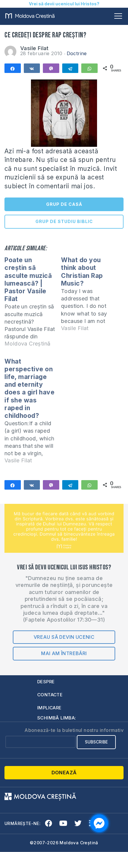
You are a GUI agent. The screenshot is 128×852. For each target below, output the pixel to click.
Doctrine (77, 53)
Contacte (50, 694)
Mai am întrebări (64, 653)
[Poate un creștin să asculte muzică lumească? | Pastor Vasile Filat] (32, 304)
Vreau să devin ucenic (64, 637)
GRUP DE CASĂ (64, 204)
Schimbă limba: (56, 718)
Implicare (49, 708)
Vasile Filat (34, 48)
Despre (45, 681)
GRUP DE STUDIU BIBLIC (64, 221)
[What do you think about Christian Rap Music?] (89, 296)
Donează (64, 772)
